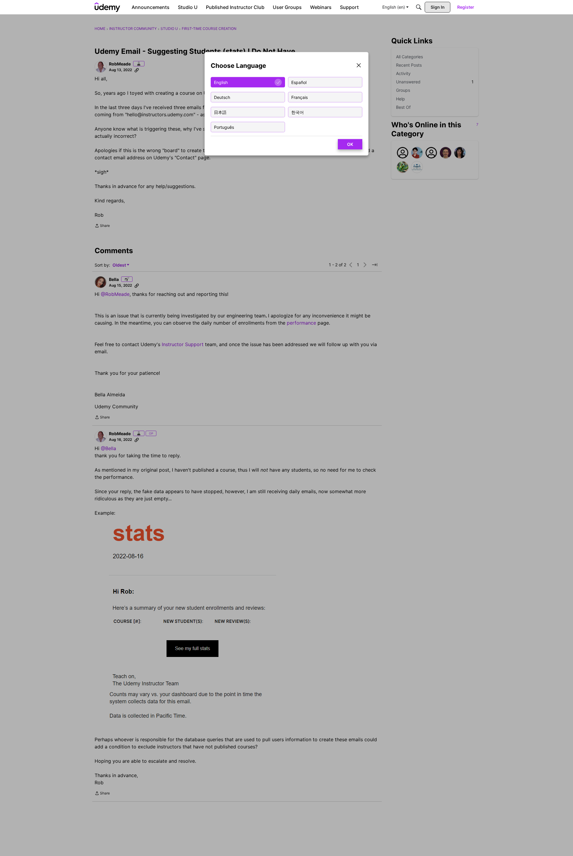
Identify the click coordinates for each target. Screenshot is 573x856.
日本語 (220, 111)
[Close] (358, 66)
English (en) (393, 7)
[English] (107, 7)
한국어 (297, 111)
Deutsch (222, 97)
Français (299, 97)
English (221, 82)
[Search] (418, 7)
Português (224, 126)
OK (350, 144)
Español (298, 82)
